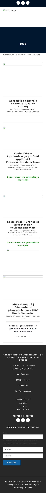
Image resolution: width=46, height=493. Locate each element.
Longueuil (35, 111)
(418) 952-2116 (23, 380)
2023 (25, 111)
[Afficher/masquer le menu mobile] (42, 14)
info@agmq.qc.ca (23, 391)
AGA (29, 111)
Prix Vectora (23, 409)
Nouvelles (23, 403)
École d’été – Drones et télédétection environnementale (23, 224)
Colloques (23, 406)
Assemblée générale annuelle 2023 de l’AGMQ (23, 103)
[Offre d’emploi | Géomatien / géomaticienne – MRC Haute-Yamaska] (23, 287)
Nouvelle (10, 111)
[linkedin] (23, 420)
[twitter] (18, 420)
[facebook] (28, 420)
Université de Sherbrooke (23, 169)
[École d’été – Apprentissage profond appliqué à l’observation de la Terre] (23, 138)
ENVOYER (11, 463)
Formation (33, 167)
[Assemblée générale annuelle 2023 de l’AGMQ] (23, 79)
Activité (32, 109)
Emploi (28, 316)
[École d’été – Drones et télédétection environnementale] (23, 206)
